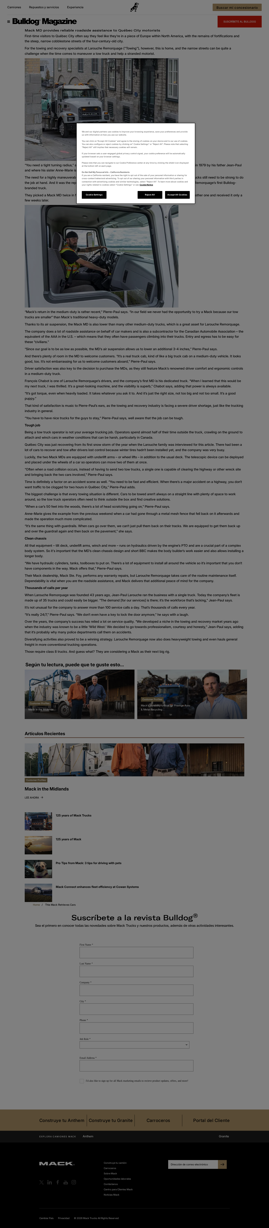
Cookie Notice (146, 185)
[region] (135, 163)
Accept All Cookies (177, 194)
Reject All (150, 194)
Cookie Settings (94, 194)
